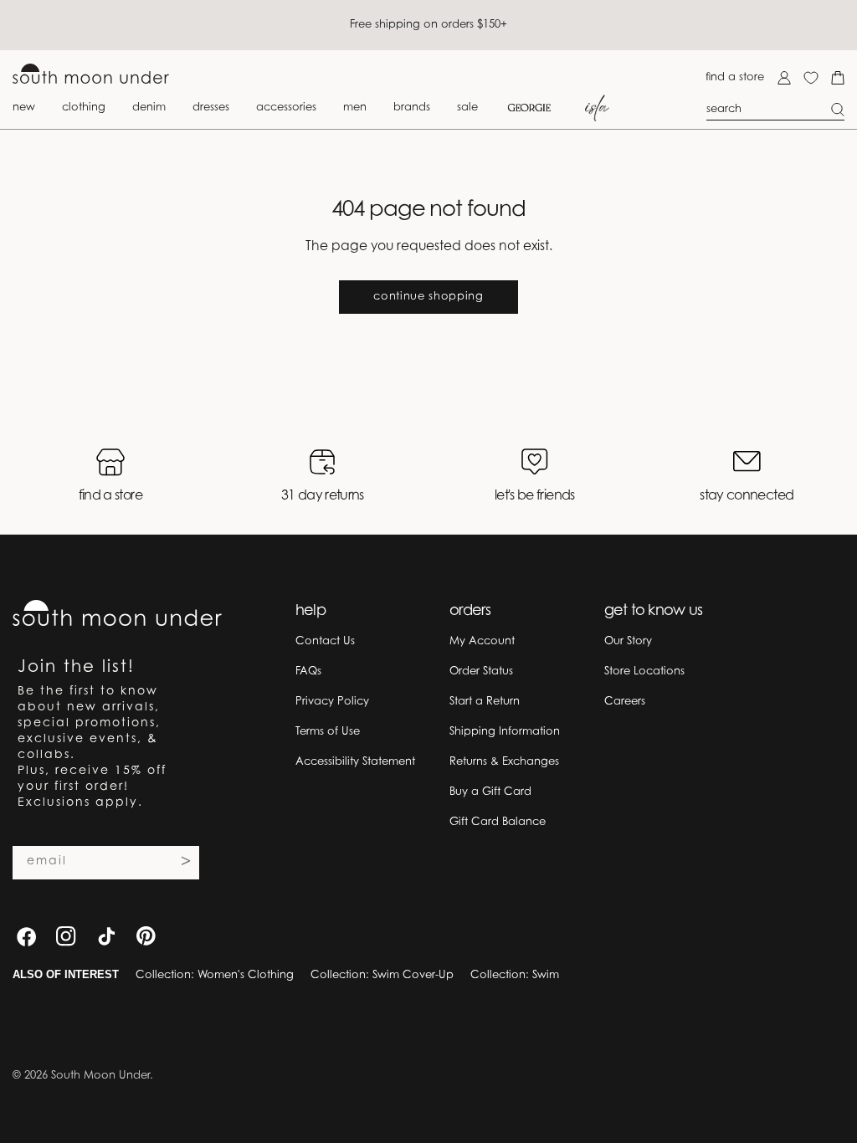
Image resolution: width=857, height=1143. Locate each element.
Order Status (481, 671)
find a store (735, 77)
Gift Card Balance (497, 822)
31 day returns (322, 496)
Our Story (628, 641)
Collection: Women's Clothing (215, 975)
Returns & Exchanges (504, 761)
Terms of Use (327, 731)
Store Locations (644, 671)
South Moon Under (100, 1075)
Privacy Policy (332, 701)
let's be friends (535, 496)
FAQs (308, 671)
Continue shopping (428, 296)
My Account (482, 641)
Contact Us (325, 641)
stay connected (746, 496)
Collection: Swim (514, 975)
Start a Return (484, 701)
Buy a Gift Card (490, 792)
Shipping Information (504, 731)
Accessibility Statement (355, 761)
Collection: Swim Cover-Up (382, 975)
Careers (624, 701)
